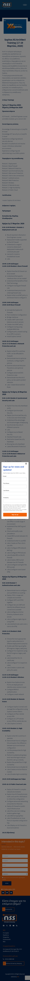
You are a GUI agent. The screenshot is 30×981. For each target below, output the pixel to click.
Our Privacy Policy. (19, 510)
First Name (6, 483)
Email (4, 476)
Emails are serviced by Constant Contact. (14, 510)
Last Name (6, 490)
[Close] (26, 464)
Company (6, 497)
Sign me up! (15, 514)
